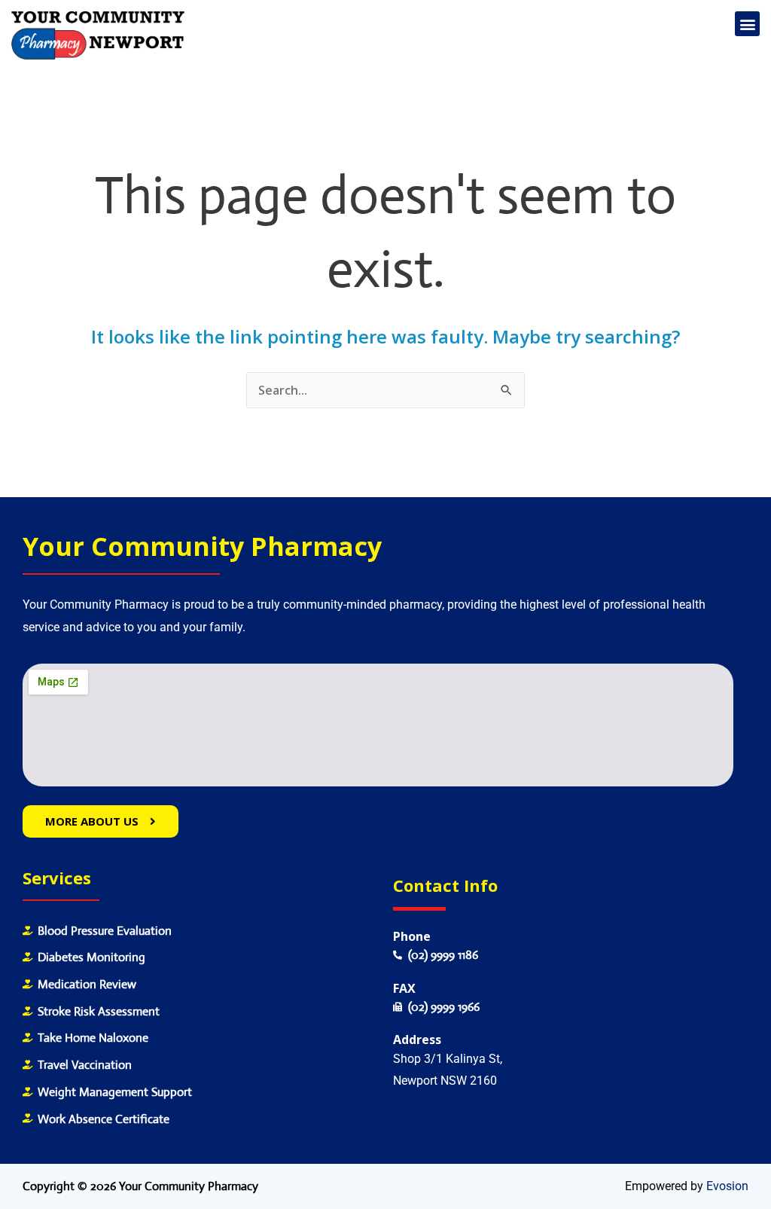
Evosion (727, 1186)
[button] (747, 23)
